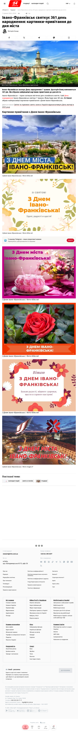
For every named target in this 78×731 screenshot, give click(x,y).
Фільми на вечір (35, 632)
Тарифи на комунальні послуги (15, 635)
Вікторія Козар (13, 31)
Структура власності (58, 577)
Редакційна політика (9, 577)
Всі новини (10, 600)
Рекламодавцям (7, 587)
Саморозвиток (57, 637)
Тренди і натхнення (12, 654)
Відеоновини (10, 610)
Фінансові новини (11, 632)
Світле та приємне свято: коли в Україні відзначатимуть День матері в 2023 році (38, 106)
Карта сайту (55, 583)
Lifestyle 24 (5, 10)
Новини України (11, 605)
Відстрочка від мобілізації (61, 613)
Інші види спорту (35, 659)
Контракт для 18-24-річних (61, 610)
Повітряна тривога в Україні (38, 610)
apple (20, 710)
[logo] (15, 3)
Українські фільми (35, 629)
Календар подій (37, 3)
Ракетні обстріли (35, 603)
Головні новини (11, 603)
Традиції (26, 3)
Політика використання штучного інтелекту (37, 575)
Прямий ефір (10, 608)
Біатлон (32, 656)
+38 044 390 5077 (46, 554)
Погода (8, 615)
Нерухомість (10, 646)
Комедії (32, 635)
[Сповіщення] (74, 3)
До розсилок (65, 670)
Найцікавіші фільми (36, 627)
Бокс (31, 649)
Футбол (32, 651)
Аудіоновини (10, 613)
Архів (53, 580)
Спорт (32, 646)
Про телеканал (7, 580)
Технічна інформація (34, 588)
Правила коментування (34, 585)
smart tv (31, 710)
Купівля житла (10, 651)
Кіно (31, 624)
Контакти (55, 571)
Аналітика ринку (11, 649)
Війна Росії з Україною (38, 600)
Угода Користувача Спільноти (36, 582)
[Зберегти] (69, 37)
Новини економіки (13, 624)
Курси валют (10, 629)
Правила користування (9, 590)
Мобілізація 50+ (58, 605)
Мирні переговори (35, 608)
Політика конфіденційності (35, 571)
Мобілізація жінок (59, 608)
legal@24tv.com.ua (27, 702)
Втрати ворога (34, 618)
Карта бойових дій (35, 605)
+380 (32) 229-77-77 (16, 700)
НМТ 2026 (56, 634)
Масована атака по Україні (38, 613)
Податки (8, 637)
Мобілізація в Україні (61, 600)
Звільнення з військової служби (63, 603)
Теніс (31, 654)
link (41, 562)
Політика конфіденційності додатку (38, 578)
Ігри (53, 587)
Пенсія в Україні (11, 640)
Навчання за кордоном (60, 639)
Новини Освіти (58, 624)
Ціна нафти (9, 627)
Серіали (32, 637)
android (10, 710)
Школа (55, 632)
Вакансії (54, 574)
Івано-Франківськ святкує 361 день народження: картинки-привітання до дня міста (41, 10)
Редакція (5, 574)
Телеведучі (6, 583)
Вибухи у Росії (34, 615)
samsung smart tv (43, 710)
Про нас (5, 571)
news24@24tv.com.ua (10, 554)
